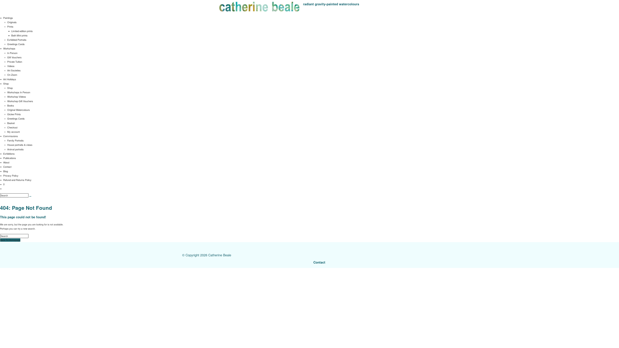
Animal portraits (15, 149)
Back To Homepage (10, 240)
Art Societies (14, 70)
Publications (9, 158)
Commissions (10, 136)
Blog (5, 171)
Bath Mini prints (19, 35)
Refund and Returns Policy (17, 180)
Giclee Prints (14, 114)
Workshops (9, 48)
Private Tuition (14, 61)
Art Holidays (9, 79)
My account (13, 131)
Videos (11, 66)
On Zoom (12, 74)
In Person (12, 53)
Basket (11, 123)
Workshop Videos (16, 96)
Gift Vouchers (14, 57)
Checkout (12, 127)
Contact (7, 166)
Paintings (8, 17)
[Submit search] (30, 196)
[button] (365, 5)
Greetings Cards (16, 44)
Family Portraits (15, 140)
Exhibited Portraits (16, 39)
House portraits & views (19, 144)
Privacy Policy (10, 175)
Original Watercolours (18, 109)
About (6, 162)
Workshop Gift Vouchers (20, 101)
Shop (6, 83)
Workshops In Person (18, 92)
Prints (10, 26)
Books (10, 105)
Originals (12, 22)
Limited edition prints (22, 31)
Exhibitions (9, 153)
